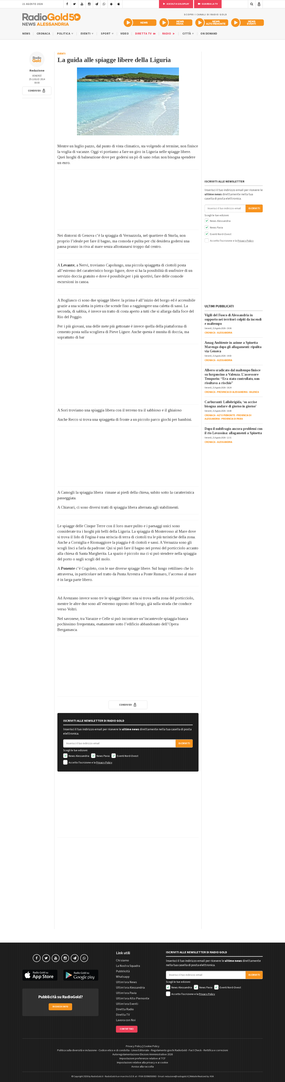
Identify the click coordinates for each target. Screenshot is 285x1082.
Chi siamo (122, 960)
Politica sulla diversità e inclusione (77, 1050)
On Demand (208, 34)
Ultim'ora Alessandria (130, 987)
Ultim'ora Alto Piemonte (132, 998)
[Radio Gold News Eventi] (247, 22)
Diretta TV (143, 34)
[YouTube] (82, 4)
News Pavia (103, 756)
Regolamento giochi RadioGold (169, 1050)
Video (124, 34)
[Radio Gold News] (140, 22)
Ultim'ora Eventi (127, 1004)
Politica (64, 34)
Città (187, 34)
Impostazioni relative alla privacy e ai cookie (142, 1063)
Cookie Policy (151, 1046)
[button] (36, 90)
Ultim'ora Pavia (126, 993)
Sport (106, 34)
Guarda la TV (209, 4)
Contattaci (127, 1029)
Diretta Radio (125, 1009)
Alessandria (224, 332)
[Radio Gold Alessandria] (51, 18)
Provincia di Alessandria (232, 392)
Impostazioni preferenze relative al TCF (142, 1058)
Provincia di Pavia (232, 419)
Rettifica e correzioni (216, 1050)
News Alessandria (78, 756)
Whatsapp (123, 977)
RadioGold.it (97, 1076)
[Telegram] (96, 4)
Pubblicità (123, 971)
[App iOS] (118, 4)
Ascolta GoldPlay (177, 4)
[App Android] (111, 4)
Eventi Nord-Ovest (127, 756)
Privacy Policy (104, 763)
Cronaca (43, 34)
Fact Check (195, 1050)
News (26, 34)
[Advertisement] (128, 199)
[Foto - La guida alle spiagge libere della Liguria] (128, 101)
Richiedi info (60, 1006)
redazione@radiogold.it (176, 1076)
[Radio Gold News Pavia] (176, 22)
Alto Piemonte (226, 415)
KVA (212, 1076)
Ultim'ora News (126, 982)
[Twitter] (74, 4)
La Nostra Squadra (128, 966)
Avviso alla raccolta (142, 1067)
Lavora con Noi (126, 1020)
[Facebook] (67, 4)
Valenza (254, 392)
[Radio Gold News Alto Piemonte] (212, 22)
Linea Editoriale (140, 1050)
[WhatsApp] (104, 4)
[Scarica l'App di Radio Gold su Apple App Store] (40, 975)
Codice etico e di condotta (114, 1050)
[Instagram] (89, 4)
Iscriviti (184, 743)
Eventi (86, 34)
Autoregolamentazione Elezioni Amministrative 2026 (142, 1054)
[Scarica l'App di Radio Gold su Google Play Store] (81, 975)
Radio (167, 34)
